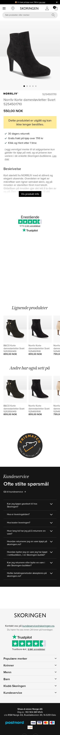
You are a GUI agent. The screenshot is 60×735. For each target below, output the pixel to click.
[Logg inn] (47, 8)
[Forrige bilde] (5, 55)
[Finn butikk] (13, 8)
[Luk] (57, 2)
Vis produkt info (30, 194)
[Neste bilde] (54, 55)
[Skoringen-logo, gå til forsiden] (29, 8)
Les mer (42, 2)
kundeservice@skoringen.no (38, 626)
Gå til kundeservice (13, 491)
